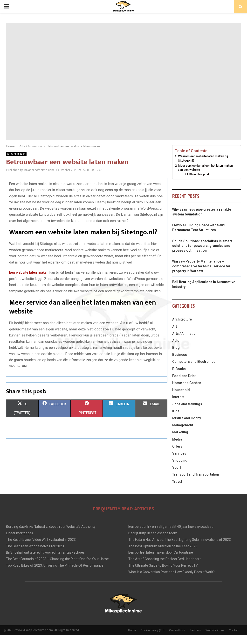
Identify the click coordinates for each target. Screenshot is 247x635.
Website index (215, 630)
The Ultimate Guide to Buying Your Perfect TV (163, 565)
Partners (195, 630)
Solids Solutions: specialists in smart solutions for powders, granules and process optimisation (202, 245)
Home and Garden (186, 383)
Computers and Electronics (193, 362)
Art (174, 326)
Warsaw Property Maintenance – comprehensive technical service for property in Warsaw (201, 266)
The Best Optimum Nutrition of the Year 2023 (162, 546)
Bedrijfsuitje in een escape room (152, 533)
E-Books (179, 369)
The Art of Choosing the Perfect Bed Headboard (164, 559)
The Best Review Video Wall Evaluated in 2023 (41, 540)
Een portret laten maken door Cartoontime (160, 552)
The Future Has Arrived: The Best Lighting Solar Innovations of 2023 (179, 540)
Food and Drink (184, 376)
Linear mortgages (19, 533)
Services (179, 453)
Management (182, 425)
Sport (176, 467)
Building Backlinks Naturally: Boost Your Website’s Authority (51, 526)
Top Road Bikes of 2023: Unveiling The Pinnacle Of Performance (54, 565)
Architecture (182, 319)
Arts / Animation (16, 153)
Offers (177, 446)
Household (181, 390)
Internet (178, 397)
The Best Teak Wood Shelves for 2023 (35, 546)
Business (179, 355)
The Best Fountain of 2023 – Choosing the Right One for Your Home (57, 559)
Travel (177, 482)
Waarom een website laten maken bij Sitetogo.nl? (203, 158)
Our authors (177, 630)
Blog (176, 348)
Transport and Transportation (195, 474)
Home (132, 630)
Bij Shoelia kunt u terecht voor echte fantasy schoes (45, 552)
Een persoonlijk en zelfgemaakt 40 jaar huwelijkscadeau (170, 526)
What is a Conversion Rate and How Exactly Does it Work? (171, 572)
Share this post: (199, 174)
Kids (175, 411)
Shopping (179, 460)
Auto (175, 340)
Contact (234, 630)
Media (177, 439)
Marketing (180, 432)
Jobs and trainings (187, 404)
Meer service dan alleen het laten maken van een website (205, 168)
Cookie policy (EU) (153, 630)
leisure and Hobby (186, 418)
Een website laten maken (28, 272)
